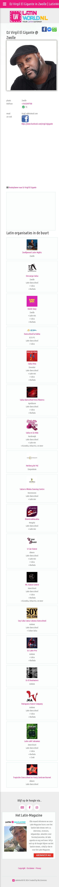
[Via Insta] (37, 807)
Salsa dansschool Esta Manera (32, 400)
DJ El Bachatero (32, 680)
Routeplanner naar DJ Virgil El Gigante (22, 187)
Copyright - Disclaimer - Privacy (29, 868)
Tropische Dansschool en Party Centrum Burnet (32, 777)
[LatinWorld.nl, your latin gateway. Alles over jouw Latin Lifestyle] (13, 880)
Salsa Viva (32, 363)
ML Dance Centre (32, 584)
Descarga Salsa (32, 276)
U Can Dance (32, 549)
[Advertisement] (29, 154)
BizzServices (42, 880)
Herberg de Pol (32, 465)
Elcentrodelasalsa (32, 519)
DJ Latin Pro (32, 650)
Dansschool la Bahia (32, 334)
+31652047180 (27, 104)
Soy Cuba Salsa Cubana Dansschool (32, 620)
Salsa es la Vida (32, 432)
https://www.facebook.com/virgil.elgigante (37, 124)
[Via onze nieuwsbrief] (22, 807)
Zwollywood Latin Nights (32, 252)
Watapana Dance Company (32, 704)
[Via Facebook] (29, 807)
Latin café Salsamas (32, 741)
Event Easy (32, 309)
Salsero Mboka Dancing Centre (32, 489)
